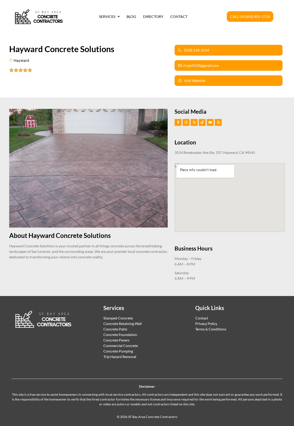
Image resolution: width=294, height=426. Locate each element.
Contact (178, 16)
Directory (153, 16)
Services (107, 16)
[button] (109, 16)
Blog (131, 16)
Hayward (21, 60)
